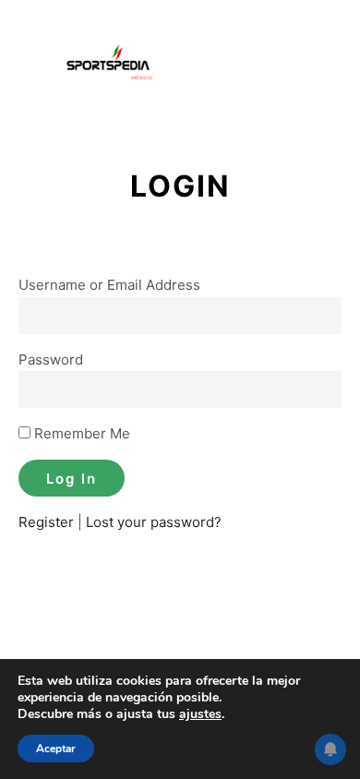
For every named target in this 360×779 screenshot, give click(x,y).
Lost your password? (154, 522)
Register (46, 522)
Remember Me (80, 433)
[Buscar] (258, 66)
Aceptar (56, 748)
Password (50, 359)
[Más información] (291, 66)
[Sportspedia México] (110, 66)
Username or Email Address (109, 285)
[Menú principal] (325, 66)
